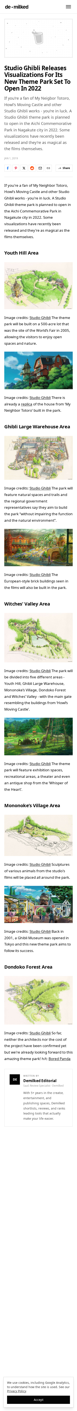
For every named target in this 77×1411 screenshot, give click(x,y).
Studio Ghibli (40, 317)
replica (26, 404)
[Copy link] (48, 168)
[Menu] (68, 6)
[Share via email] (40, 168)
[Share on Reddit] (32, 168)
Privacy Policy (16, 1391)
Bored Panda (60, 1058)
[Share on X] (24, 168)
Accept (38, 1400)
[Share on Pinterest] (15, 168)
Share (66, 168)
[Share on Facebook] (7, 168)
